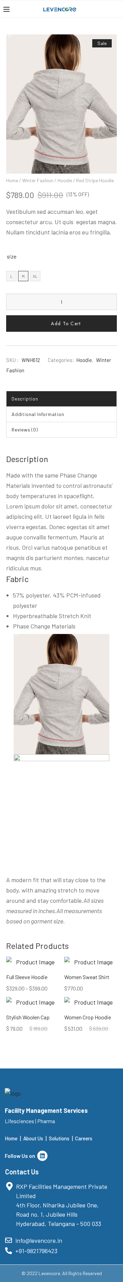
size (11, 256)
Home (12, 180)
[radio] (11, 276)
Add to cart (66, 323)
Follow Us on (21, 1155)
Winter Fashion (37, 180)
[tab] (61, 399)
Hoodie (64, 180)
